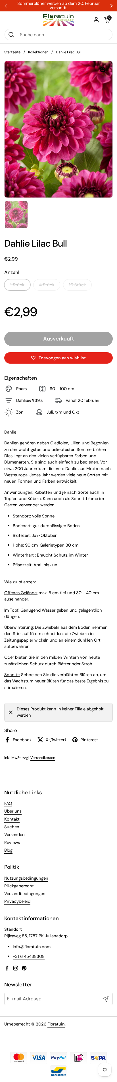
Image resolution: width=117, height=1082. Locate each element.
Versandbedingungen (24, 893)
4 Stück (46, 285)
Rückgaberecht (19, 886)
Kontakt (12, 819)
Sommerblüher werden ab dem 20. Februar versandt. (58, 5)
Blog (8, 850)
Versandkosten (42, 757)
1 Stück (17, 285)
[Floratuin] (58, 20)
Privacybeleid (17, 901)
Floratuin (56, 1024)
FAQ (8, 803)
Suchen (11, 827)
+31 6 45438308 (29, 956)
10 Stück (77, 285)
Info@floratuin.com (32, 947)
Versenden (14, 834)
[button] (107, 20)
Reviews (12, 842)
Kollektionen (38, 52)
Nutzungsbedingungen (26, 878)
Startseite (12, 52)
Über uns (13, 811)
